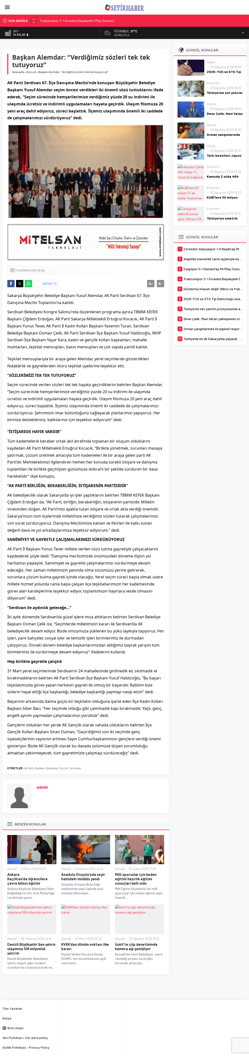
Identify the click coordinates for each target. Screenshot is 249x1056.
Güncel (31, 72)
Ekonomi (213, 83)
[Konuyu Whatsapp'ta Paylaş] (28, 283)
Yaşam (211, 62)
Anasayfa (18, 72)
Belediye (52, 768)
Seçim (63, 768)
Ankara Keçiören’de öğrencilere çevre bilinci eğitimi (27, 878)
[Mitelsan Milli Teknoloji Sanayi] (85, 242)
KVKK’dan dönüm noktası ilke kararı (85, 946)
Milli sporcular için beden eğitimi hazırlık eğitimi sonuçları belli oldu (136, 878)
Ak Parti (29, 768)
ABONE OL (50, 283)
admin (42, 787)
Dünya (211, 146)
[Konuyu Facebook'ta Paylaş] (11, 283)
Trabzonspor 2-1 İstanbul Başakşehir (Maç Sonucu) (77, 21)
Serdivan (75, 768)
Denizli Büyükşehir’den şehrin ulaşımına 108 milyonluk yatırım (31, 948)
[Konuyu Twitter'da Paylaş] (19, 283)
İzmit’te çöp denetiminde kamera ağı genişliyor (136, 946)
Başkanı (40, 768)
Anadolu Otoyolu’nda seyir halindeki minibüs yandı (83, 876)
